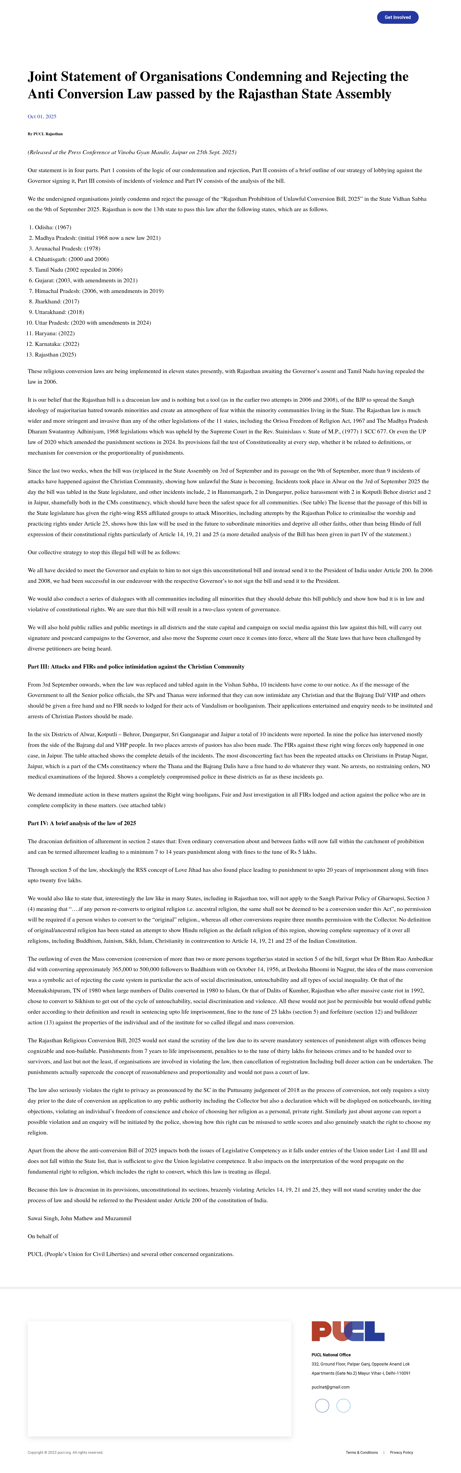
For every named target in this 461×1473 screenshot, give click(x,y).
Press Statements (161, 17)
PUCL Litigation (310, 17)
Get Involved (398, 17)
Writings (239, 17)
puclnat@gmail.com (331, 1387)
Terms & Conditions (362, 1452)
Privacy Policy (401, 1452)
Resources (354, 17)
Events (271, 17)
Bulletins (206, 17)
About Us (116, 17)
